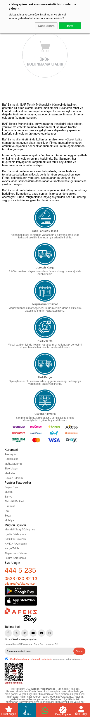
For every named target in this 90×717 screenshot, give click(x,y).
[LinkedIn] (41, 633)
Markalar (10, 473)
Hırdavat (10, 506)
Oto (7, 511)
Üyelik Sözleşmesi (15, 534)
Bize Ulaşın (11, 468)
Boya (8, 515)
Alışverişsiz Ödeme (16, 553)
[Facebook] (8, 633)
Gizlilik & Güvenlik (15, 539)
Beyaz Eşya (12, 487)
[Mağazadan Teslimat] (45, 291)
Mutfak (8, 491)
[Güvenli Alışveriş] (45, 400)
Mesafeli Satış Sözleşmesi (20, 529)
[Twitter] (16, 633)
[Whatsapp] (49, 633)
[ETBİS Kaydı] (14, 673)
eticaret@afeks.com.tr (20, 583)
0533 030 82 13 (21, 578)
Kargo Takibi (12, 548)
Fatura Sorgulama (15, 558)
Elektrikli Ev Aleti (14, 501)
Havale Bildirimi (14, 478)
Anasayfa (10, 454)
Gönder (79, 651)
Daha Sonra (46, 25)
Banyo (8, 496)
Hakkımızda (12, 459)
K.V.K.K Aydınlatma (16, 543)
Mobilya (9, 520)
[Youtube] (33, 633)
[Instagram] (24, 633)
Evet (70, 25)
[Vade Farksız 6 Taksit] (45, 218)
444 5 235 (20, 570)
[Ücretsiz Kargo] (45, 254)
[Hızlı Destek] (45, 327)
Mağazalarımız (13, 463)
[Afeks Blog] (21, 615)
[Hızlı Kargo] (45, 364)
